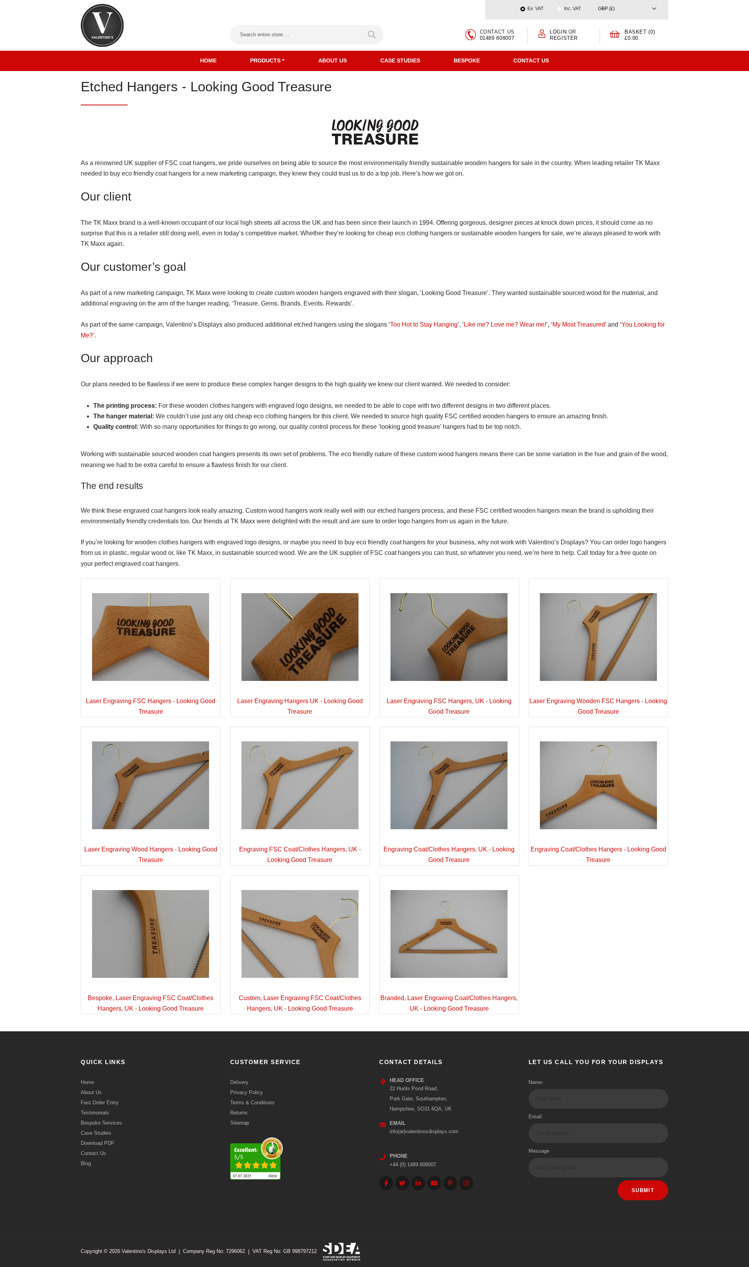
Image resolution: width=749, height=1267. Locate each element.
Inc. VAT (572, 8)
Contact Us (531, 60)
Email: (536, 1117)
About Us (332, 60)
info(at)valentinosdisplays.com (424, 1131)
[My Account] (542, 33)
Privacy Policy (246, 1092)
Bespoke (467, 60)
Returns (239, 1113)
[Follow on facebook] (386, 1183)
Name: (536, 1082)
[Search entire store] (372, 34)
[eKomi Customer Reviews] (256, 1156)
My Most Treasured (578, 324)
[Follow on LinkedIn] (418, 1183)
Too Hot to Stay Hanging (424, 324)
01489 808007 (497, 38)
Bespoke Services (101, 1123)
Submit (643, 1190)
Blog (86, 1163)
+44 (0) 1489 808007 (413, 1164)
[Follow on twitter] (402, 1183)
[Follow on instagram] (466, 1183)
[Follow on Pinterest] (450, 1183)
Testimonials (95, 1113)
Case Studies (400, 60)
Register (564, 38)
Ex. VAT (535, 8)
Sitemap (239, 1123)
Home (208, 60)
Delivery (239, 1082)
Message (539, 1151)
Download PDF (97, 1143)
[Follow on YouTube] (434, 1183)
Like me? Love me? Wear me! (505, 324)
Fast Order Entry (100, 1102)
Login (558, 32)
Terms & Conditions (252, 1102)
